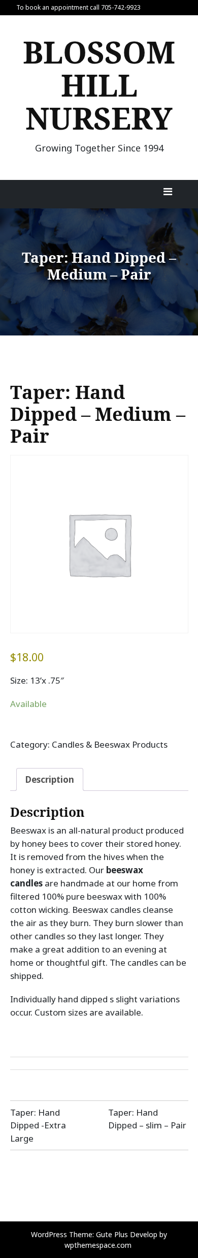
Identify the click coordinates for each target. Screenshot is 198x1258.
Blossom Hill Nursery (99, 85)
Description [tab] (49, 779)
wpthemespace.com (97, 1245)
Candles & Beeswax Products (110, 744)
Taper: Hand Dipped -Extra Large (38, 1125)
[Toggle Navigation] (168, 194)
